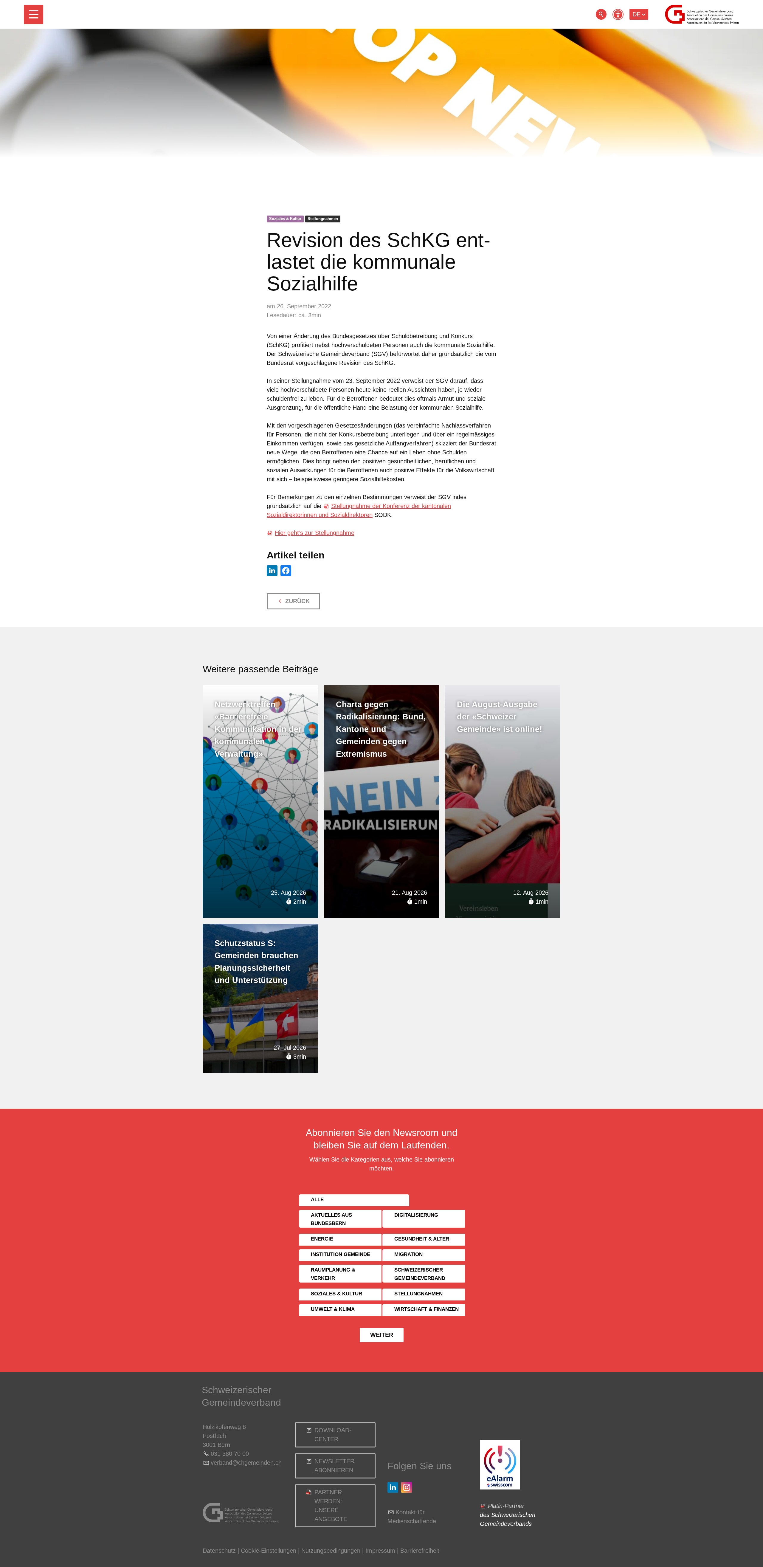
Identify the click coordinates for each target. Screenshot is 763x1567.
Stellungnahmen (323, 218)
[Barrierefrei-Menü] (618, 14)
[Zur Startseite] (702, 14)
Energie (322, 1239)
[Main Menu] (33, 14)
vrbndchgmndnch (246, 1462)
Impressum (380, 1550)
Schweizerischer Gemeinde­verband (419, 1274)
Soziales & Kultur (285, 218)
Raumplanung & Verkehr (333, 1274)
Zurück (297, 601)
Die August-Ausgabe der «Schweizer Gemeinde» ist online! (499, 717)
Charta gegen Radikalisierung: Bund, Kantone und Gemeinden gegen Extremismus (381, 729)
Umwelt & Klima (333, 1309)
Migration (408, 1254)
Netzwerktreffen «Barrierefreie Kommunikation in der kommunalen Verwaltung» (258, 729)
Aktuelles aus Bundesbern (331, 1219)
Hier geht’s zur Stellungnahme (314, 532)
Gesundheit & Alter (421, 1239)
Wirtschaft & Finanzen (426, 1309)
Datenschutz (219, 1550)
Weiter (381, 1334)
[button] (33, 14)
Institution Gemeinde (340, 1254)
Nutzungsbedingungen (330, 1550)
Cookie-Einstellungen (269, 1550)
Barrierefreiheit (419, 1550)
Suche (601, 14)
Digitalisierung (416, 1215)
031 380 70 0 (228, 1453)
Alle (317, 1199)
